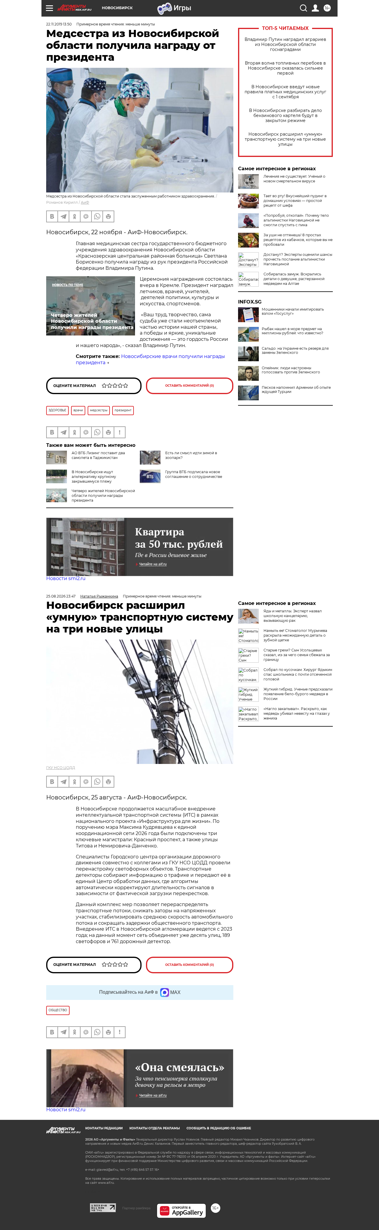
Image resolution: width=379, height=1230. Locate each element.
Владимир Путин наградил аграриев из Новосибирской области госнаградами (285, 44)
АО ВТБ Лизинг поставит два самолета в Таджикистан (98, 455)
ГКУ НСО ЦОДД (60, 767)
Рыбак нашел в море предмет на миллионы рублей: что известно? (292, 331)
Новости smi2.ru (66, 578)
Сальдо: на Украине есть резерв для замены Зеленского (295, 350)
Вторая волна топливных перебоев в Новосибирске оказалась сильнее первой (285, 68)
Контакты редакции (104, 1128)
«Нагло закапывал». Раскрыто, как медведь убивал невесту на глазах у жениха (297, 713)
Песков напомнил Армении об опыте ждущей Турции (296, 390)
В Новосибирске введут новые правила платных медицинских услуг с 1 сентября (285, 91)
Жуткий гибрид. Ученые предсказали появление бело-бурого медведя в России (298, 694)
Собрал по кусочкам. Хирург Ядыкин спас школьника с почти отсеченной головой (298, 674)
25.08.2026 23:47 (61, 596)
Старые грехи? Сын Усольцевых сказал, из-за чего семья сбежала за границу (297, 655)
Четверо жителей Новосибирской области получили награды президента (103, 495)
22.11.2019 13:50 (59, 24)
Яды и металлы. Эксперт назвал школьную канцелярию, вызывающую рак (293, 616)
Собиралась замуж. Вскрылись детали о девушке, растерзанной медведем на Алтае (294, 279)
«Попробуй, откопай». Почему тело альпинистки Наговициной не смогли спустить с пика (296, 220)
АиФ (85, 202)
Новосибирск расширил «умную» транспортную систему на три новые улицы (285, 139)
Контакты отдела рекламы (154, 1128)
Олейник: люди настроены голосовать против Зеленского (291, 370)
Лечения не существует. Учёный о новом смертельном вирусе (294, 178)
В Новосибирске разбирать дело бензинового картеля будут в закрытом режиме (285, 115)
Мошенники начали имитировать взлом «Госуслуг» (293, 311)
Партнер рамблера (136, 1208)
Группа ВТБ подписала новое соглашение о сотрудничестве (193, 474)
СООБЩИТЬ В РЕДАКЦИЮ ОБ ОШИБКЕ (219, 1128)
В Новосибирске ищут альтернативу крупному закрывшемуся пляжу (94, 477)
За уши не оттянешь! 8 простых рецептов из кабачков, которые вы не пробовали (298, 240)
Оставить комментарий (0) (189, 386)
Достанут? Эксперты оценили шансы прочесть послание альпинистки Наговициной (298, 259)
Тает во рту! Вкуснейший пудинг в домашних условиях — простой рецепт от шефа (295, 201)
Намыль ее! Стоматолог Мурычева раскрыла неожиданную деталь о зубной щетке (295, 635)
